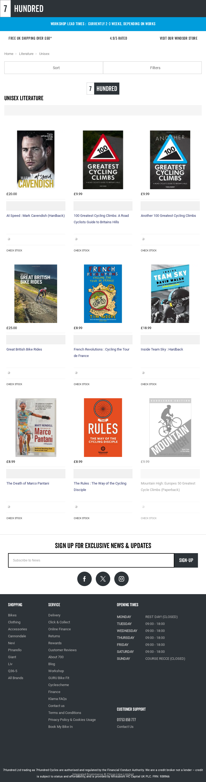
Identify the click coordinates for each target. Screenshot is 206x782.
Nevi (11, 643)
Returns (54, 636)
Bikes (12, 615)
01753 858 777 (126, 720)
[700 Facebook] (84, 579)
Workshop (56, 671)
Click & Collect (59, 622)
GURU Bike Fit (58, 678)
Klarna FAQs (57, 699)
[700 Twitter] (103, 579)
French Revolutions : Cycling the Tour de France (101, 352)
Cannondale (17, 636)
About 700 (56, 657)
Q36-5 (12, 671)
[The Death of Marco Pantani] (35, 427)
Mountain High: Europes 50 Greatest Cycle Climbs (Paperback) (168, 486)
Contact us (56, 706)
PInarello (14, 650)
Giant (12, 657)
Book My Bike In (60, 727)
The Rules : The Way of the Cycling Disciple (100, 486)
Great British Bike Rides (24, 349)
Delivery (54, 615)
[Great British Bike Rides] (35, 294)
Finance (54, 692)
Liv (10, 664)
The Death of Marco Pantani (27, 483)
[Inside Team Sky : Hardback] (170, 294)
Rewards (55, 643)
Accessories (17, 629)
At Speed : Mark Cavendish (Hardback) (35, 216)
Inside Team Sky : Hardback (162, 349)
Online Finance (59, 629)
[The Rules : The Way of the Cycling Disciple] (103, 427)
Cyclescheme (58, 685)
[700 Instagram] (121, 579)
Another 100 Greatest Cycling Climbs (168, 216)
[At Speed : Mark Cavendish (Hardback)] (35, 160)
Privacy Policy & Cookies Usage (72, 720)
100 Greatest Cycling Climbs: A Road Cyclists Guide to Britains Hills (101, 219)
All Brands (15, 678)
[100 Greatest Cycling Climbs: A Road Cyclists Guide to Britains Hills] (103, 160)
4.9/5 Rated (120, 38)
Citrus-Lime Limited (120, 774)
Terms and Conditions (64, 713)
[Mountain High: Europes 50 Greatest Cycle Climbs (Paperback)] (170, 427)
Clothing (14, 622)
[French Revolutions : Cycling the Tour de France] (103, 294)
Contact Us (125, 727)
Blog (51, 664)
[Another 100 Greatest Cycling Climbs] (170, 160)
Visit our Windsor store (179, 38)
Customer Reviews (62, 650)
